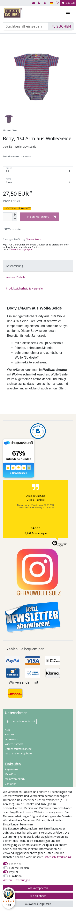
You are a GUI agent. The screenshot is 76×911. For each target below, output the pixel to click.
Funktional (15, 876)
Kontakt (9, 734)
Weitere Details (15, 277)
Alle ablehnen (38, 896)
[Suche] (61, 26)
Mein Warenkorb (15, 779)
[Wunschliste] (57, 3)
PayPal (13, 872)
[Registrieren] (45, 3)
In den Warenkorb (38, 216)
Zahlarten (11, 783)
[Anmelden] (39, 3)
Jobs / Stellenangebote (18, 753)
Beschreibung (14, 266)
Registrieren (12, 769)
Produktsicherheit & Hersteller (25, 288)
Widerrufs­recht (14, 744)
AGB (7, 730)
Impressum (11, 739)
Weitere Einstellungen (16, 880)
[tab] (38, 265)
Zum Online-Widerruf (22, 721)
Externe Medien (19, 868)
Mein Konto (11, 774)
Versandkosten (34, 239)
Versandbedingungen (20, 249)
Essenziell (15, 864)
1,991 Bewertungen (36, 533)
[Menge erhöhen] (14, 214)
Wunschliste (14, 229)
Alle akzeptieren (38, 888)
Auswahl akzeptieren (38, 904)
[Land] (52, 3)
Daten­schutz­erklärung (18, 749)
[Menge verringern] (14, 219)
